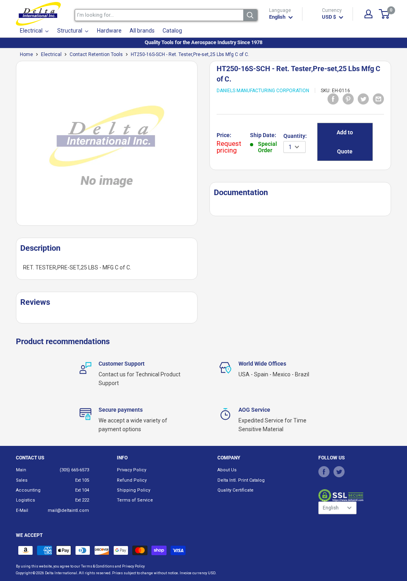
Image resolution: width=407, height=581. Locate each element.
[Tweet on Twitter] (363, 99)
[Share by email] (378, 99)
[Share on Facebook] (333, 99)
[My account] (368, 14)
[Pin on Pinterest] (348, 99)
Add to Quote (345, 142)
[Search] (250, 15)
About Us (226, 470)
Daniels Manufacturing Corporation (263, 90)
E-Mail (22, 510)
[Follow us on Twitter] (339, 471)
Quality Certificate (235, 490)
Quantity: (295, 136)
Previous (12, 146)
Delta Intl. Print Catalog (241, 480)
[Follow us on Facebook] (323, 471)
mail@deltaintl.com (68, 510)
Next (201, 146)
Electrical (51, 54)
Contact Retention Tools (96, 54)
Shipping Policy (133, 490)
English (331, 508)
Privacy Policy (131, 470)
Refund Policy (132, 480)
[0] (385, 14)
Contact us (30, 458)
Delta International (61, 573)
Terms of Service (135, 500)
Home (26, 54)
